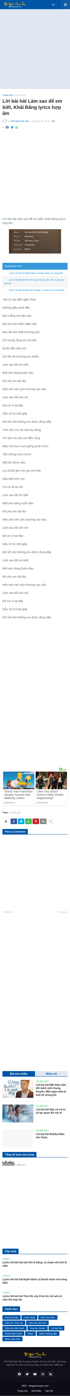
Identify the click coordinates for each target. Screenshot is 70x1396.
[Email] (43, 821)
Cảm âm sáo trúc (37, 1322)
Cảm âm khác (48, 1317)
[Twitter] (12, 127)
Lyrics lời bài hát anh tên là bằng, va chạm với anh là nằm (36, 290)
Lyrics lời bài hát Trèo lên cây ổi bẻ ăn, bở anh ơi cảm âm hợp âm (32, 1298)
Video (30, 1333)
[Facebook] (7, 127)
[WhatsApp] (16, 127)
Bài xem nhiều (19, 1073)
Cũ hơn (62, 912)
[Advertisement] (35, 49)
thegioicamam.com (39, 1385)
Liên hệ (49, 1390)
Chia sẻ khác (11, 1317)
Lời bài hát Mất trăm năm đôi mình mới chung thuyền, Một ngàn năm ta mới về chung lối (51, 1089)
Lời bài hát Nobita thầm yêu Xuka (50, 1136)
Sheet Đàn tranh (13, 1333)
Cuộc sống (29, 1317)
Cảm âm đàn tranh (14, 1328)
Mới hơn (8, 912)
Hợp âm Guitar (37, 1328)
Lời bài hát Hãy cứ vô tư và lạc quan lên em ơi (51, 1111)
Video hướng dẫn (48, 1333)
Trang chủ (7, 95)
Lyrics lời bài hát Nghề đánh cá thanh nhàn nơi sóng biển (36, 273)
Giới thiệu (36, 1390)
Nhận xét (51, 1073)
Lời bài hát (20, 95)
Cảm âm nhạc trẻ (14, 1322)
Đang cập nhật (12, 1339)
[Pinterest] (36, 821)
